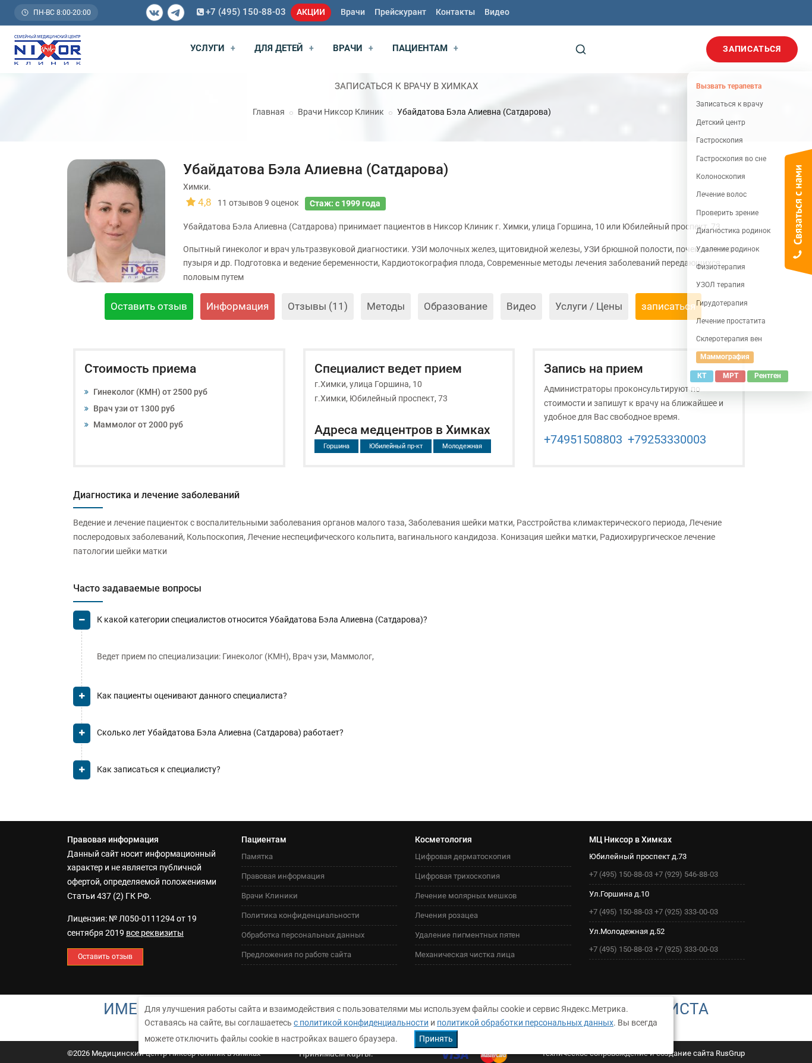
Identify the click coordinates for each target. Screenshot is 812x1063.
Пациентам (425, 48)
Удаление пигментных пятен (467, 934)
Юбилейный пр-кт (396, 446)
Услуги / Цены (588, 306)
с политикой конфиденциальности (361, 1022)
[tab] (409, 624)
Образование (455, 306)
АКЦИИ (311, 12)
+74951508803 (583, 439)
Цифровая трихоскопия (457, 876)
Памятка (257, 856)
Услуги (212, 48)
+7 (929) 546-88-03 (686, 874)
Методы (386, 306)
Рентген (767, 376)
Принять (436, 1038)
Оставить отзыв (149, 306)
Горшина (336, 446)
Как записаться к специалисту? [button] (159, 769)
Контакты (455, 12)
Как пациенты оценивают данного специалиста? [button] (192, 695)
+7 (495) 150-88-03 (246, 12)
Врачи (353, 12)
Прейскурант (400, 12)
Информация (237, 306)
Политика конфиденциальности (300, 915)
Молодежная (462, 446)
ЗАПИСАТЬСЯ (752, 49)
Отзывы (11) (318, 306)
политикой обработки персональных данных (525, 1022)
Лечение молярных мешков (466, 895)
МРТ (730, 376)
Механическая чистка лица (465, 954)
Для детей (284, 48)
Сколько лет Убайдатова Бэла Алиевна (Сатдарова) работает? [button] (220, 732)
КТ (701, 376)
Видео (496, 12)
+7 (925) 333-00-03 (686, 911)
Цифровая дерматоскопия (463, 856)
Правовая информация (283, 876)
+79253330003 (667, 439)
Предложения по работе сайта (296, 954)
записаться (668, 306)
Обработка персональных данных (302, 934)
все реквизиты (155, 933)
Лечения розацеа (446, 915)
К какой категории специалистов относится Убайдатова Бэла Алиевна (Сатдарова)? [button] (262, 619)
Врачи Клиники (269, 895)
